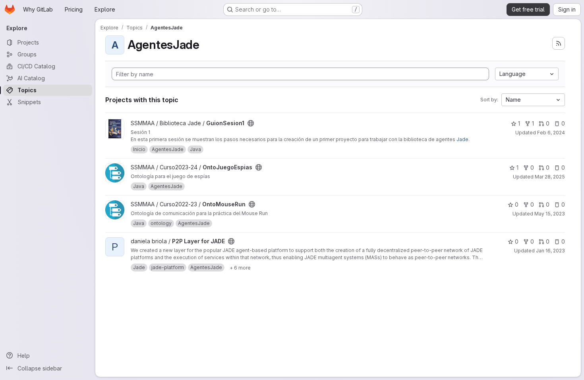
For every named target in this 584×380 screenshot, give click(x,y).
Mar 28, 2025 (550, 177)
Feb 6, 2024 (551, 133)
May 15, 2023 (549, 214)
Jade (462, 139)
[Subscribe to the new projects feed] (558, 43)
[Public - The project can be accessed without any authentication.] (251, 123)
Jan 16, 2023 (550, 251)
